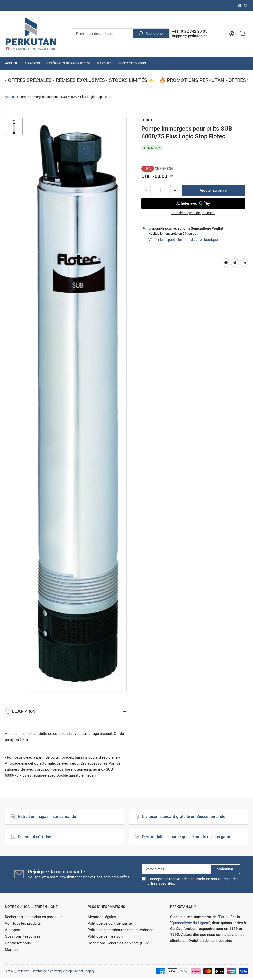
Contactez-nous (132, 63)
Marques (104, 63)
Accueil (11, 63)
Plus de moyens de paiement (193, 213)
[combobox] (121, 33)
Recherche (154, 33)
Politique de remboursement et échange (121, 930)
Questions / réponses (23, 936)
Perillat (225, 917)
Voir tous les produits (23, 923)
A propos (32, 63)
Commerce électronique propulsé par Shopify (63, 971)
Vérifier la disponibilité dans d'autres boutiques (183, 240)
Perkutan (23, 971)
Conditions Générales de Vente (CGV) (119, 943)
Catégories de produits (66, 63)
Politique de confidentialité (110, 923)
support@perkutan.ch (189, 36)
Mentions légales (102, 917)
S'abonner (225, 869)
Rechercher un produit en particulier (34, 917)
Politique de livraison (105, 936)
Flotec (146, 120)
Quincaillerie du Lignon (190, 923)
